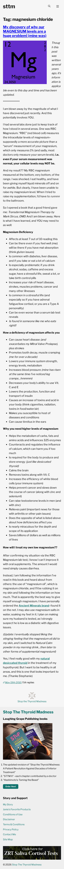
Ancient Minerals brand (34, 605)
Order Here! (10, 786)
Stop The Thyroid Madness (27, 864)
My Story (8, 804)
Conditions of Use (12, 814)
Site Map (8, 839)
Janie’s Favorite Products (17, 809)
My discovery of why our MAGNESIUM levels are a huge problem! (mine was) (24, 31)
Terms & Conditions (14, 824)
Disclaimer (9, 819)
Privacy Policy (10, 829)
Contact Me (9, 834)
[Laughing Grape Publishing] (27, 758)
